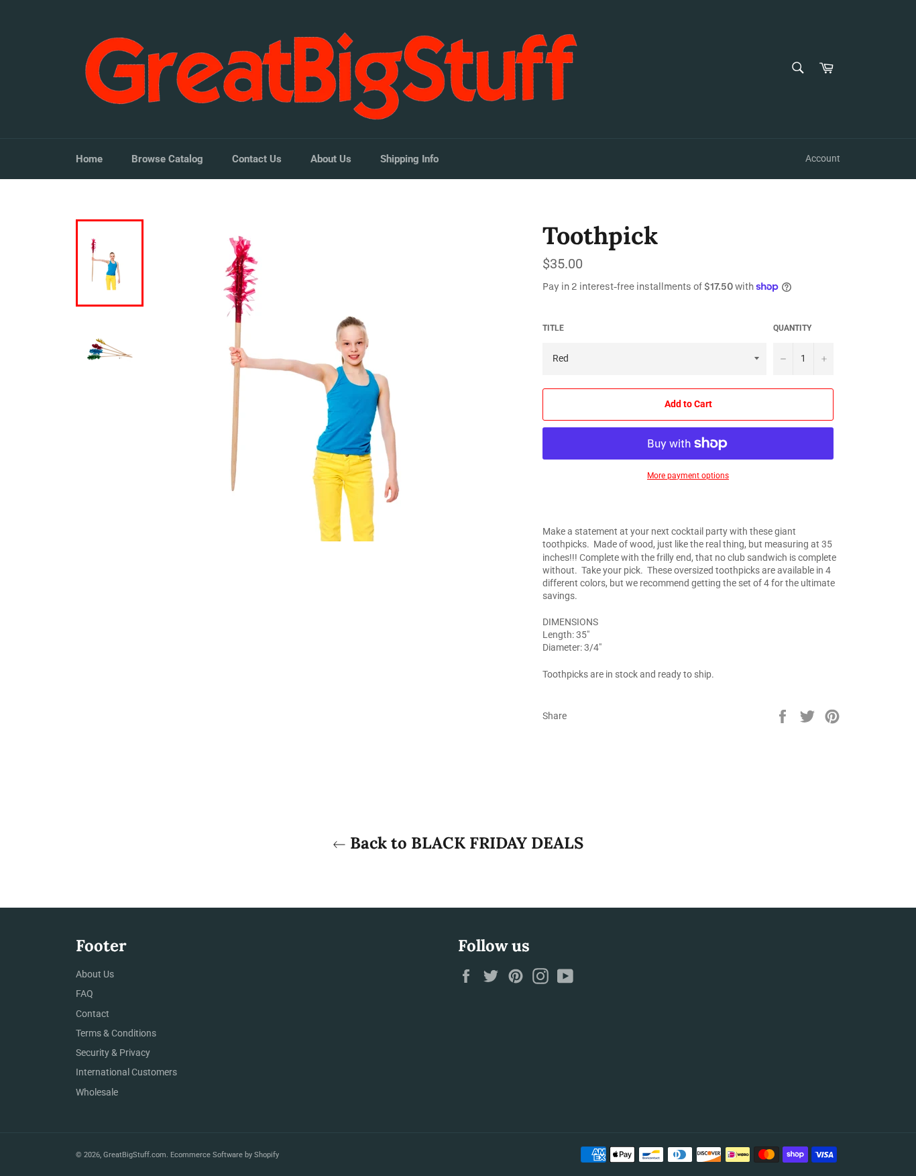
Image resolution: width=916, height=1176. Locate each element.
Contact (92, 1013)
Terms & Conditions (116, 1033)
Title (553, 328)
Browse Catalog (167, 159)
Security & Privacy (113, 1052)
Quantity (792, 328)
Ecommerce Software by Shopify (224, 1155)
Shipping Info (409, 159)
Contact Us (257, 159)
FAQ (84, 993)
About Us (330, 159)
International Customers (126, 1072)
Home (89, 159)
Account (822, 158)
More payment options (688, 475)
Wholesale (97, 1092)
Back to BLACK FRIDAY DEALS (464, 843)
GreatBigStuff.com (134, 1155)
